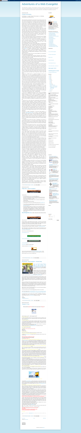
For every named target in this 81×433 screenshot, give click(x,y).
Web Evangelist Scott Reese (52, 34)
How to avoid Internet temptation (52, 51)
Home (34, 418)
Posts (50, 215)
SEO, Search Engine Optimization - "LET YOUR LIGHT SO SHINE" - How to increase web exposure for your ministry (56, 194)
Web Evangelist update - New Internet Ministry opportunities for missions (53, 200)
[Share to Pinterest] (39, 184)
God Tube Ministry (51, 40)
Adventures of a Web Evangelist (40, 4)
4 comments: (32, 300)
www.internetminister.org (33, 291)
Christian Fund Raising (26, 14)
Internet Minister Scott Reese (52, 35)
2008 (50, 78)
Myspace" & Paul (50, 57)
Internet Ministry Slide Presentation (53, 45)
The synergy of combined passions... (53, 72)
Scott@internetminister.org (41, 226)
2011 (50, 76)
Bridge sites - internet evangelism (28, 188)
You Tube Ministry (51, 39)
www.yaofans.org (24, 244)
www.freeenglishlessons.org (25, 232)
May (50, 81)
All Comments (51, 216)
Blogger (43, 427)
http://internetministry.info (26, 205)
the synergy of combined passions (26, 229)
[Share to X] (37, 184)
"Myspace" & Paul (25, 304)
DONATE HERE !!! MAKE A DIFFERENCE (54, 32)
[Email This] (36, 184)
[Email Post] (34, 300)
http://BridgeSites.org (26, 212)
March (50, 83)
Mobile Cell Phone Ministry (52, 38)
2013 (50, 75)
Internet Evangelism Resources (52, 174)
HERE (35, 324)
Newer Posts (23, 418)
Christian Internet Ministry (52, 33)
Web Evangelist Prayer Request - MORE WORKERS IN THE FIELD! (56, 184)
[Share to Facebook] (38, 184)
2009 (50, 77)
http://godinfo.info (42, 202)
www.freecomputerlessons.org (25, 238)
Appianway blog (33, 404)
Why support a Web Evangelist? (52, 54)
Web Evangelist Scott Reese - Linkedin (53, 46)
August (51, 80)
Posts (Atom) (26, 419)
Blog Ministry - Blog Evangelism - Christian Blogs (32, 261)
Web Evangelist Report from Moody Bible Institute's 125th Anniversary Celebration (54, 178)
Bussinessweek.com (27, 334)
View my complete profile (51, 29)
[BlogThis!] (36, 257)
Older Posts (44, 418)
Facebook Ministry (51, 42)
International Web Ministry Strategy (37, 251)
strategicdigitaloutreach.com (32, 325)
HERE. (27, 319)
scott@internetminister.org (25, 298)
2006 (50, 79)
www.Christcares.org (31, 295)
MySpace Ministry (51, 41)
